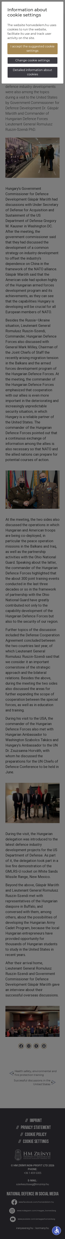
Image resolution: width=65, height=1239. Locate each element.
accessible (56, 1230)
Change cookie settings (32, 60)
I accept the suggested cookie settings (32, 48)
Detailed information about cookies (32, 72)
